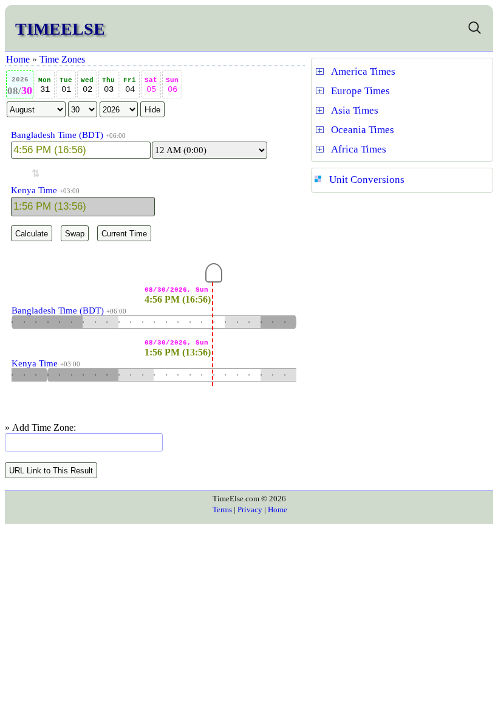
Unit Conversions (366, 179)
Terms (222, 509)
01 (66, 85)
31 (44, 85)
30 (19, 86)
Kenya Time (34, 190)
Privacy (249, 509)
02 (87, 85)
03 (108, 85)
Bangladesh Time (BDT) (57, 135)
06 (172, 85)
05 (151, 85)
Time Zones (62, 59)
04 (129, 85)
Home (18, 59)
